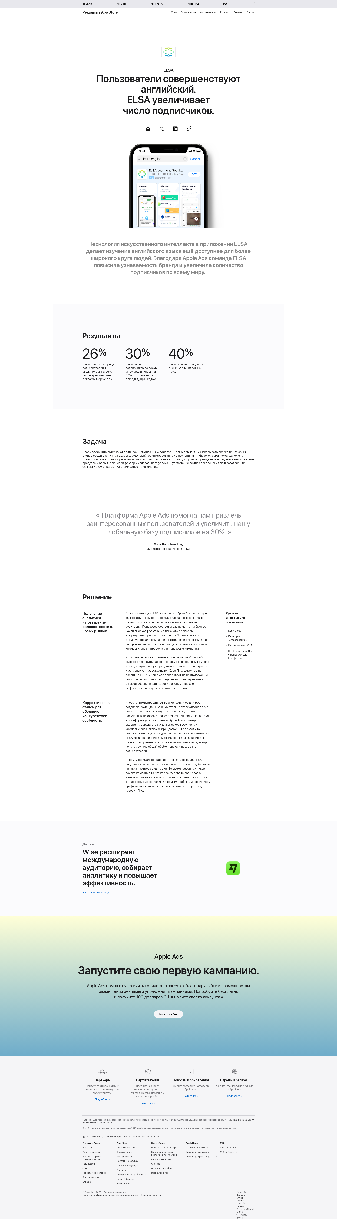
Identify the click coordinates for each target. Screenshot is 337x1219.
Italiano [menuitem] (240, 1206)
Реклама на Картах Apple (164, 1147)
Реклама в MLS (228, 1147)
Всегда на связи (90, 1177)
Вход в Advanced (125, 1179)
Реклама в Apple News (197, 1147)
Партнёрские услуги (127, 1165)
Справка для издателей (198, 1152)
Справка (238, 12)
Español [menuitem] (240, 1200)
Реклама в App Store (100, 12)
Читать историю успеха (99, 892)
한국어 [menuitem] (239, 1217)
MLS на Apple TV (228, 1152)
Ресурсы (224, 12)
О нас (85, 1168)
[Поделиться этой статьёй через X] (161, 128)
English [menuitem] (239, 1198)
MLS (225, 4)
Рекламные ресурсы (127, 1161)
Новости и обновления (94, 1173)
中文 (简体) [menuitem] (241, 1215)
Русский (240, 1192)
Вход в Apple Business (162, 1168)
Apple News (193, 4)
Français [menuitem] (240, 1203)
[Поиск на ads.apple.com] (254, 4)
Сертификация (188, 12)
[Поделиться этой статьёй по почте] (148, 128)
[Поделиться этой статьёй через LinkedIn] (175, 128)
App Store (121, 4)
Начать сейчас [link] (168, 1014)
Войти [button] (250, 12)
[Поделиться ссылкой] (189, 128)
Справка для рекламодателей (201, 1156)
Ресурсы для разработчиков (131, 1174)
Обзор (173, 12)
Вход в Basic (123, 1183)
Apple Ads (87, 1147)
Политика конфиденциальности (98, 1195)
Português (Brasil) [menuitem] (245, 1209)
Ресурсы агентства (161, 1159)
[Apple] (83, 1136)
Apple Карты (157, 4)
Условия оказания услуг (128, 1195)
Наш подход (88, 1164)
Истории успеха (208, 12)
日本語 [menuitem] (239, 1212)
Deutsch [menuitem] (240, 1195)
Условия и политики (92, 1152)
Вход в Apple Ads (159, 1173)
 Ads (87, 4)
